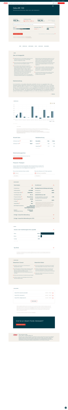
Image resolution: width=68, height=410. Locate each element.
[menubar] (58, 1)
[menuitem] (54, 1)
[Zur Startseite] (5, 3)
